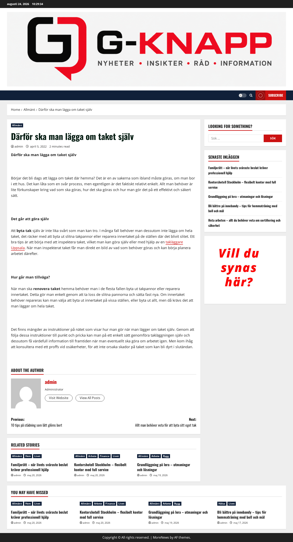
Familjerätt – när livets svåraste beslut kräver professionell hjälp (39, 467)
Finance (104, 456)
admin (19, 146)
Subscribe (275, 95)
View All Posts (90, 398)
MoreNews (161, 537)
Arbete (92, 456)
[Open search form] (251, 95)
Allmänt (17, 125)
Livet (37, 456)
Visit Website (58, 398)
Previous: (36, 422)
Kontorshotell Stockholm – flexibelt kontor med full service (100, 467)
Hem (28, 456)
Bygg (166, 456)
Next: (165, 422)
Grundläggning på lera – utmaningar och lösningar (163, 467)
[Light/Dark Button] (243, 95)
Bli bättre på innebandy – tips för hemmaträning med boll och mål (241, 514)
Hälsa (221, 503)
